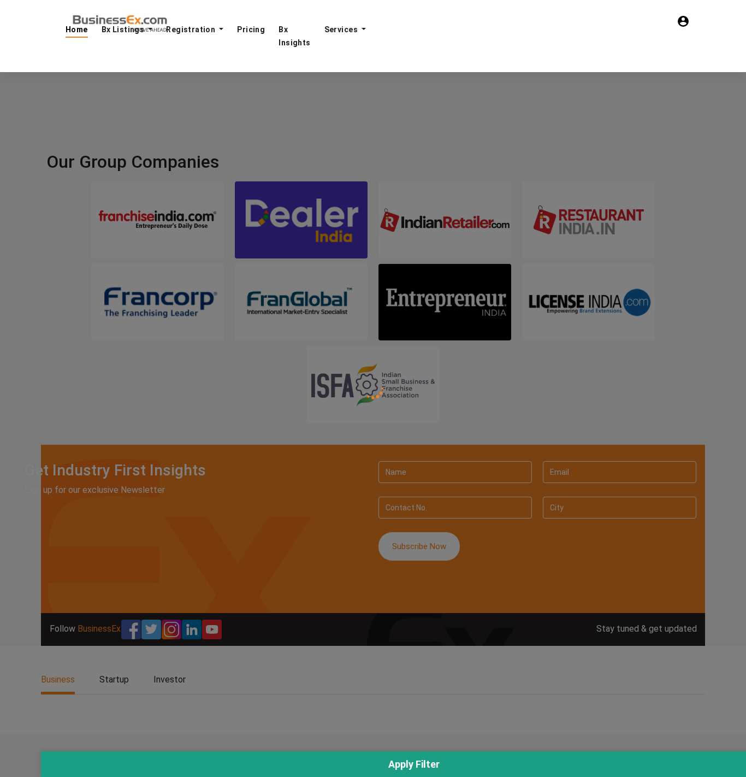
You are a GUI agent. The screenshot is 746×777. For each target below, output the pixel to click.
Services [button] (342, 29)
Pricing (251, 29)
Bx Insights (294, 36)
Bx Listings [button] (124, 29)
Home (77, 29)
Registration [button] (191, 29)
